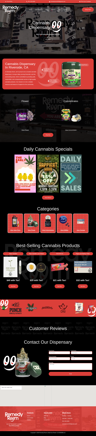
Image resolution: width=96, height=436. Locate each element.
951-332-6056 (65, 421)
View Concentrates (71, 130)
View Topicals (81, 230)
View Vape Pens (15, 230)
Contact (65, 9)
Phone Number (52, 356)
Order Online (38, 9)
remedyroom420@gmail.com (69, 424)
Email (72, 356)
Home (30, 9)
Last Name (73, 350)
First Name (51, 350)
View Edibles (64, 230)
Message (51, 362)
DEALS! (53, 9)
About (46, 9)
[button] (39, 9)
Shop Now (48, 39)
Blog (59, 9)
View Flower (25, 130)
